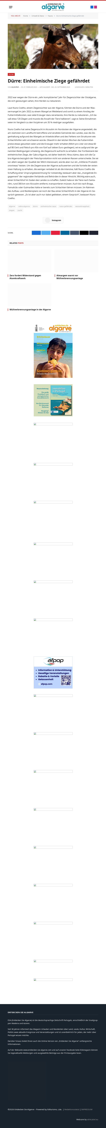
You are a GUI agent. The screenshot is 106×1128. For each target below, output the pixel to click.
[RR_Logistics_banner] (53, 772)
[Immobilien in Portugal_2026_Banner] (53, 415)
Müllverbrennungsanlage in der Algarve (30, 309)
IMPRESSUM (86, 1109)
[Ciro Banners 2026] (53, 620)
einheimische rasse (48, 206)
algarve (12, 206)
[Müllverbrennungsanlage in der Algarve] (29, 294)
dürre (35, 206)
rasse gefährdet (65, 206)
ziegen (11, 210)
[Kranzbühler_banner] (53, 886)
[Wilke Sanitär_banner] (53, 810)
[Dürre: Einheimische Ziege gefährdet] (53, 46)
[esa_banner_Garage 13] (53, 923)
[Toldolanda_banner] (53, 848)
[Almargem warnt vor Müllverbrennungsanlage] (76, 260)
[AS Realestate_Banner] (53, 734)
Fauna (11, 74)
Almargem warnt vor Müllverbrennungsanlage (69, 277)
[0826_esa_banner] (53, 377)
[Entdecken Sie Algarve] (53, 7)
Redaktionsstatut (71, 1109)
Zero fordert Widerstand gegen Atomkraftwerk (25, 277)
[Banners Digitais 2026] (53, 582)
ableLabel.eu (92, 1119)
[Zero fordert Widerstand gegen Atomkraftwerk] (29, 260)
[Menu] (10, 7)
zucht (20, 210)
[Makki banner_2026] (53, 696)
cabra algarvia (24, 206)
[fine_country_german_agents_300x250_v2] (53, 544)
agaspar (15, 87)
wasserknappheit (82, 206)
